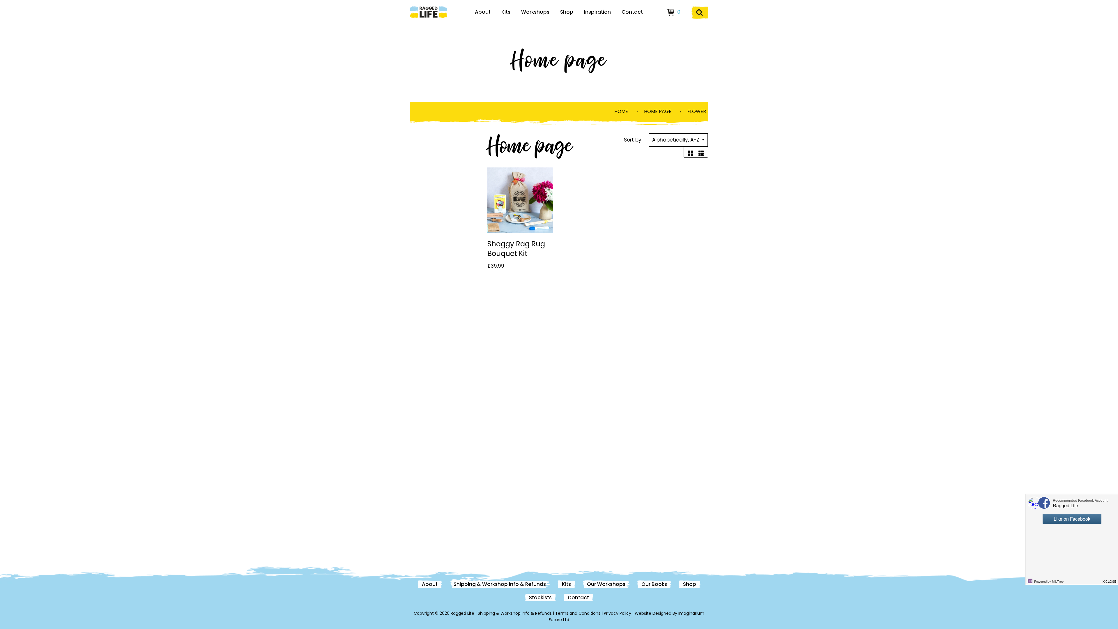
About (483, 12)
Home (621, 111)
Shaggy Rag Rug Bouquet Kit (516, 249)
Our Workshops (606, 584)
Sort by (632, 139)
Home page (657, 111)
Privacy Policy (617, 613)
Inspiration (597, 12)
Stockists (540, 597)
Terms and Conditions (577, 613)
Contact (632, 12)
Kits (505, 12)
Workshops (535, 12)
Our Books (654, 584)
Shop (566, 12)
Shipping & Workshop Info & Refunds (500, 584)
